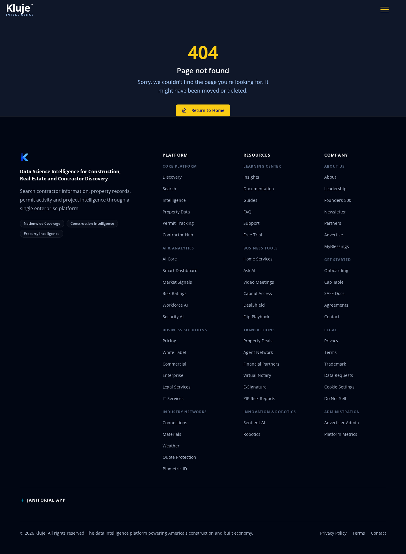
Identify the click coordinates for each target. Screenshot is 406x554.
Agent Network (258, 352)
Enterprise (173, 375)
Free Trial (252, 235)
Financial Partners (261, 364)
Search (169, 188)
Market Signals (177, 282)
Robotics (251, 434)
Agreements (336, 305)
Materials (172, 434)
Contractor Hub (178, 235)
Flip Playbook (256, 316)
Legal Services (177, 387)
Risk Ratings (175, 293)
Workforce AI (175, 305)
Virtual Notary (257, 375)
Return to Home (207, 110)
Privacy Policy (333, 533)
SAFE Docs (334, 293)
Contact (331, 316)
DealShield (254, 305)
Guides (250, 200)
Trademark (335, 364)
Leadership (335, 188)
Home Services (258, 259)
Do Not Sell (335, 398)
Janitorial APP (46, 500)
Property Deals (258, 341)
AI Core (170, 259)
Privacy (331, 341)
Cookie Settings (339, 387)
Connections (175, 422)
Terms (330, 352)
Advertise (333, 235)
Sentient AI (254, 422)
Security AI (173, 316)
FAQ (247, 212)
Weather (171, 446)
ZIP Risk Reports (259, 398)
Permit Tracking (178, 223)
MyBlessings (336, 246)
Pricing (169, 341)
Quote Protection (179, 457)
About (330, 177)
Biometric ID (175, 469)
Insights (251, 177)
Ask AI (249, 270)
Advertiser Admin (341, 422)
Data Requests (338, 375)
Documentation (258, 188)
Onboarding (336, 270)
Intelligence (174, 200)
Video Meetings (258, 282)
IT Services (173, 398)
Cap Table (334, 282)
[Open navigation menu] (385, 9)
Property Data (176, 212)
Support (251, 223)
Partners (332, 223)
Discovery (172, 177)
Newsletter (335, 212)
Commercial (174, 364)
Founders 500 (337, 200)
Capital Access (257, 293)
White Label (174, 352)
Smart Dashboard (180, 270)
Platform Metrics (340, 434)
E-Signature (255, 387)
